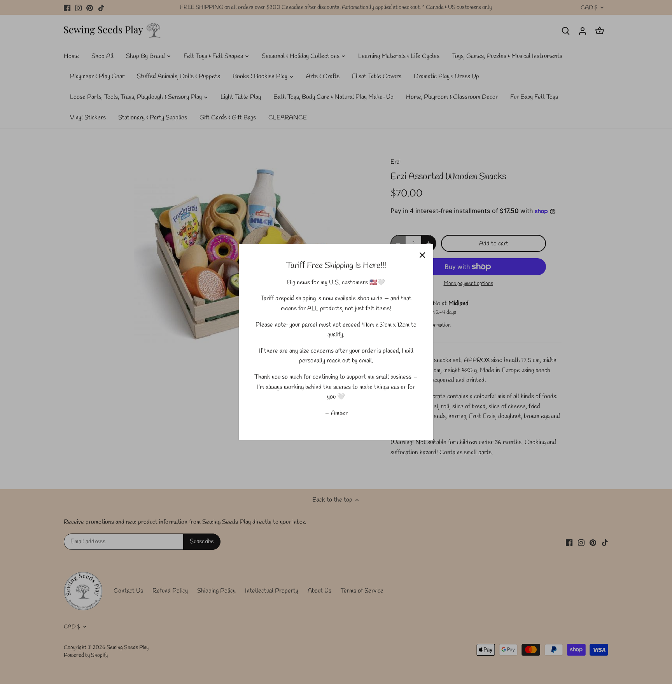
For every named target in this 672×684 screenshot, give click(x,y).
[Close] (422, 255)
